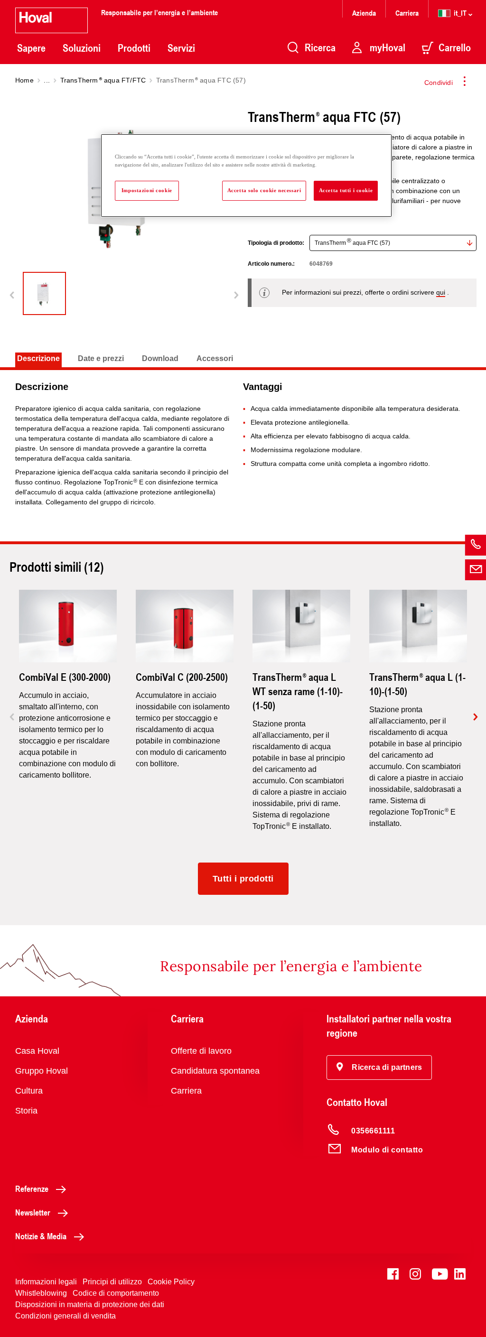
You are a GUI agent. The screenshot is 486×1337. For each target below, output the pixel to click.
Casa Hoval (37, 1051)
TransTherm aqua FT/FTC (103, 80)
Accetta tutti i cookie (346, 190)
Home (24, 80)
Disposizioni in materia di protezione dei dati (89, 1304)
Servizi (181, 48)
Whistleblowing (41, 1293)
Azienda (364, 12)
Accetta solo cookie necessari (264, 190)
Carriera (407, 12)
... (47, 80)
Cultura (29, 1091)
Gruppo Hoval (41, 1071)
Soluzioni (82, 48)
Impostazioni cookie (147, 190)
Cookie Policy (171, 1282)
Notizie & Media (40, 1236)
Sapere (31, 48)
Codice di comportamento (116, 1293)
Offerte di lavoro (201, 1051)
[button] (379, 1067)
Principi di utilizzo (112, 1282)
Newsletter (32, 1212)
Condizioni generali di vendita (65, 1316)
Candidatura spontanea (215, 1071)
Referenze (31, 1188)
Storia (26, 1110)
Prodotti (134, 48)
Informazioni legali (46, 1282)
